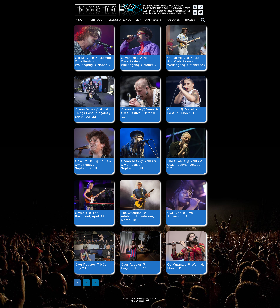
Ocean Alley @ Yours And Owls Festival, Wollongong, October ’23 (186, 61)
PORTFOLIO (95, 20)
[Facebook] (195, 7)
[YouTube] (195, 12)
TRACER (190, 20)
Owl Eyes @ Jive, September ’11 (180, 214)
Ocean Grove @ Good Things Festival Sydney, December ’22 (93, 113)
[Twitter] (200, 7)
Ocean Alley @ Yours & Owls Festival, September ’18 (138, 164)
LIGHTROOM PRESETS (149, 20)
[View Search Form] (202, 19)
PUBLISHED (173, 20)
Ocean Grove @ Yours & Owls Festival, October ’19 (139, 113)
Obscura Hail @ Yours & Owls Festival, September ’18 (93, 164)
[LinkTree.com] (200, 12)
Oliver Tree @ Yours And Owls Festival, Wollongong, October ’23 (140, 61)
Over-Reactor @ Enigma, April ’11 (134, 266)
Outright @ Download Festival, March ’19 (183, 111)
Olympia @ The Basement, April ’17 (90, 214)
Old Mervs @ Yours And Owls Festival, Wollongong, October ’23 (94, 61)
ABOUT (80, 20)
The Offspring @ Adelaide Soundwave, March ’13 (137, 216)
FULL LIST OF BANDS (119, 20)
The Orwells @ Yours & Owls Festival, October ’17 (184, 164)
